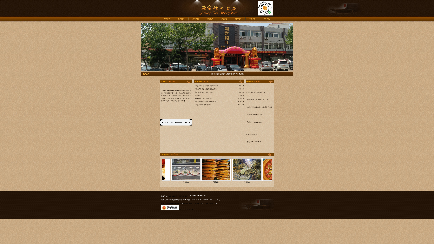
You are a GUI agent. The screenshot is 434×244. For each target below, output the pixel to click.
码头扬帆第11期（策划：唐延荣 (204, 92)
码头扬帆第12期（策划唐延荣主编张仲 (206, 89)
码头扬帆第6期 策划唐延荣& (203, 105)
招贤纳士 (238, 19)
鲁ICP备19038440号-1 (186, 210)
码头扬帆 (197, 95)
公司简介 (181, 19)
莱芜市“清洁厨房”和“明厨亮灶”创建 (205, 101)
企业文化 (195, 19)
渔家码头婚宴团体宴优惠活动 (203, 98)
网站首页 (167, 19)
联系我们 (267, 19)
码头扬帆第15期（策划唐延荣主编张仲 (206, 86)
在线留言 (252, 19)
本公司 (182, 98)
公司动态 (224, 19)
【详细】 (182, 101)
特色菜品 (210, 19)
